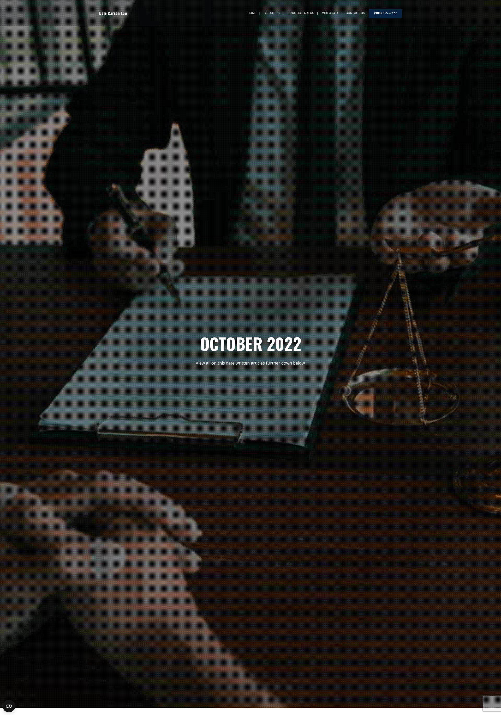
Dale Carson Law (113, 13)
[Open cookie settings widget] (9, 706)
